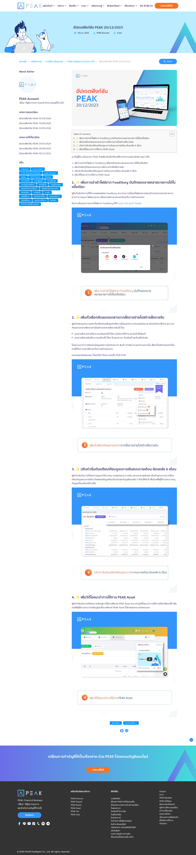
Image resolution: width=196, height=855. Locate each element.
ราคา (161, 794)
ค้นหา (169, 61)
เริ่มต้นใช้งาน (25, 200)
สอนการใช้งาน (55, 196)
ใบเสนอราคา (116, 808)
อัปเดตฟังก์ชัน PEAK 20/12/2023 (115, 61)
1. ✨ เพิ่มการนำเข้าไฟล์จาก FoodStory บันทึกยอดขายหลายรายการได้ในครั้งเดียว (111, 138)
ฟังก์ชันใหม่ (116, 723)
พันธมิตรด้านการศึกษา (29, 188)
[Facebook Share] (122, 731)
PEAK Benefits (165, 797)
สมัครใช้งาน (25, 196)
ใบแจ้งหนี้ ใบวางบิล (118, 811)
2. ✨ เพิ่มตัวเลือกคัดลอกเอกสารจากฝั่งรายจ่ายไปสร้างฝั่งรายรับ (103, 142)
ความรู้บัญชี (51, 180)
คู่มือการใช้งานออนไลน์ (168, 807)
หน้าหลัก (23, 61)
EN (141, 5)
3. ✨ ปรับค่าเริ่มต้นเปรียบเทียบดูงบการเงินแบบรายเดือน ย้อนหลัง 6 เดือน (107, 145)
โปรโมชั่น (53, 200)
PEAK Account (77, 798)
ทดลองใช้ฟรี (166, 5)
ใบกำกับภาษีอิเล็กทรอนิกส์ (30, 204)
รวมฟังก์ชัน (115, 798)
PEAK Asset (76, 808)
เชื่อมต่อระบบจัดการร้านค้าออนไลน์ (124, 805)
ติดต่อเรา (29, 815)
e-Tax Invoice (38, 169)
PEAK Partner (35, 177)
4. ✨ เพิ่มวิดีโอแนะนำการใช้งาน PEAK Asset (94, 149)
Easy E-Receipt (50, 173)
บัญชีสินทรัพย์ (56, 184)
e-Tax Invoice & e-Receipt (30, 173)
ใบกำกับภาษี (116, 817)
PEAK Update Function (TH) (81, 61)
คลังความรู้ (36, 61)
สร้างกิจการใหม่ (39, 196)
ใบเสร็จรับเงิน (116, 814)
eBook (23, 177)
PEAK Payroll (76, 801)
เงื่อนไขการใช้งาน (166, 820)
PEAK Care (75, 814)
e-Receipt (24, 169)
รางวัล (47, 192)
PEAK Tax (75, 811)
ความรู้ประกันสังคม (27, 184)
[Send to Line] (126, 731)
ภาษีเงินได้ (37, 192)
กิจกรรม (48, 177)
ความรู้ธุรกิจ (38, 180)
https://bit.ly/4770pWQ (129, 203)
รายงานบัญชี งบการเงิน (120, 833)
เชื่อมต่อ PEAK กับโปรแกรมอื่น (123, 801)
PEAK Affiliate (165, 801)
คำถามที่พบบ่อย (165, 810)
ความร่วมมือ (25, 180)
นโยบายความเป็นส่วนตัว (168, 817)
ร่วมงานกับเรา (165, 813)
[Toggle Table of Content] (170, 134)
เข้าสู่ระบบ (148, 5)
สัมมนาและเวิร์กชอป (167, 804)
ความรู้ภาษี (42, 184)
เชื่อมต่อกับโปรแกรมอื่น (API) (122, 837)
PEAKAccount (103, 32)
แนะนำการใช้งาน (131, 723)
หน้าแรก (162, 791)
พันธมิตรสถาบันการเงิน (50, 188)
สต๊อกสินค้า (115, 830)
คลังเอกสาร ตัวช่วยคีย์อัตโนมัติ (123, 827)
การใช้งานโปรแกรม (54, 61)
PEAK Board (76, 805)
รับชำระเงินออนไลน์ (118, 824)
